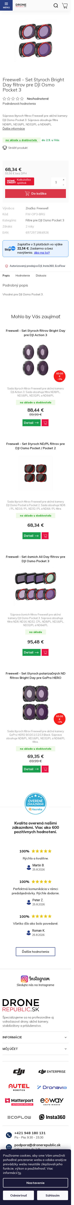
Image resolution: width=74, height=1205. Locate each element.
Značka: (37, 208)
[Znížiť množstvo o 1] (63, 184)
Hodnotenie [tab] (23, 275)
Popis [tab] (6, 275)
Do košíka (38, 193)
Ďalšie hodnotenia (35, 952)
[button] (36, 422)
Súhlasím (53, 1195)
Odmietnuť (18, 1195)
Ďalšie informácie (14, 128)
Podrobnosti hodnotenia (19, 103)
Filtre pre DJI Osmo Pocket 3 (45, 220)
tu (19, 1173)
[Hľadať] (55, 5)
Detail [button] (28, 423)
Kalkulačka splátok (24, 181)
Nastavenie (35, 1183)
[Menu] (6, 5)
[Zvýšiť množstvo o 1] (63, 179)
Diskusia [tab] (41, 275)
